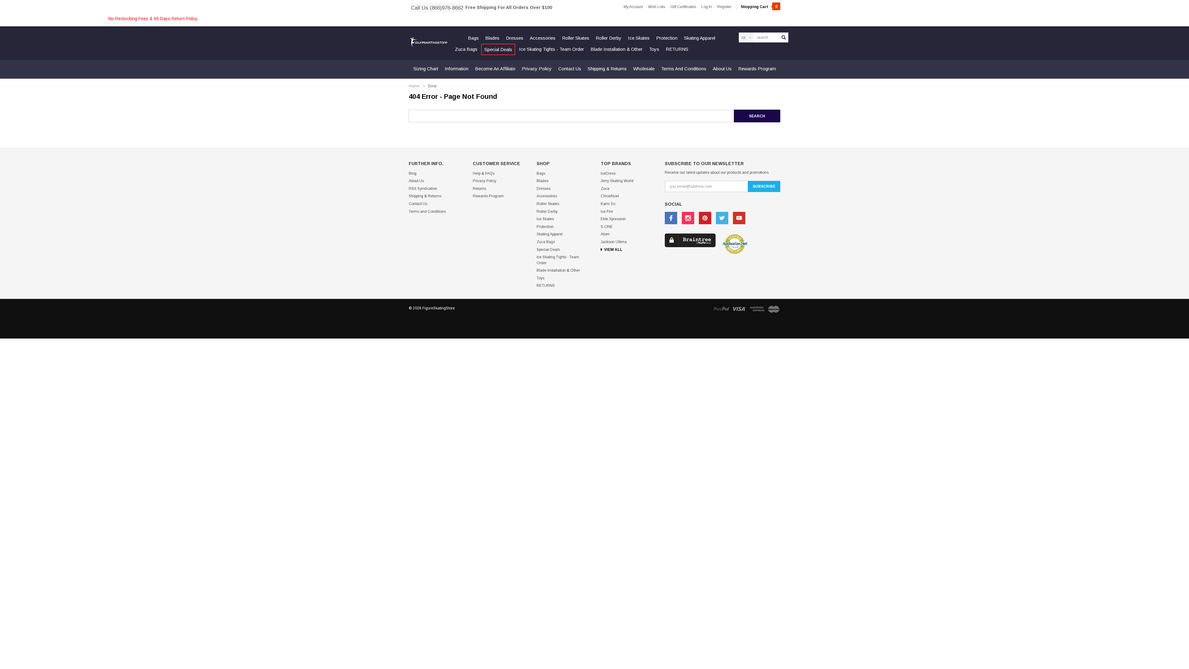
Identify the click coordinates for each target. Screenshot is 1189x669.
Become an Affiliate (495, 68)
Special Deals (498, 49)
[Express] (757, 309)
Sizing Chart (425, 68)
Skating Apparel (699, 38)
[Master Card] (773, 309)
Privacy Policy (537, 68)
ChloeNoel (610, 196)
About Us (722, 68)
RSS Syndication (423, 188)
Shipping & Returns (607, 68)
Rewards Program (757, 68)
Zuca (605, 188)
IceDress (608, 173)
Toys (654, 49)
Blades (492, 38)
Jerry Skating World (617, 181)
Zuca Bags (466, 49)
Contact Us (569, 68)
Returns (479, 188)
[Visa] (739, 309)
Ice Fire (607, 211)
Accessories (542, 38)
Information (456, 68)
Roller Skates (575, 38)
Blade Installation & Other (616, 49)
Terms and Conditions (683, 68)
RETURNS (677, 49)
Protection (666, 38)
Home (414, 86)
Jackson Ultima (614, 242)
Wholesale (644, 68)
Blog (412, 173)
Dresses (514, 38)
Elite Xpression (613, 219)
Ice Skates (639, 38)
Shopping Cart (759, 7)
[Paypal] (721, 309)
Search (783, 37)
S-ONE (607, 227)
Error (432, 86)
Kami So (608, 204)
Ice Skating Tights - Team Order (551, 49)
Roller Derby (608, 38)
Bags (473, 38)
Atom (605, 234)
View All (613, 249)
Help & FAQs (483, 173)
